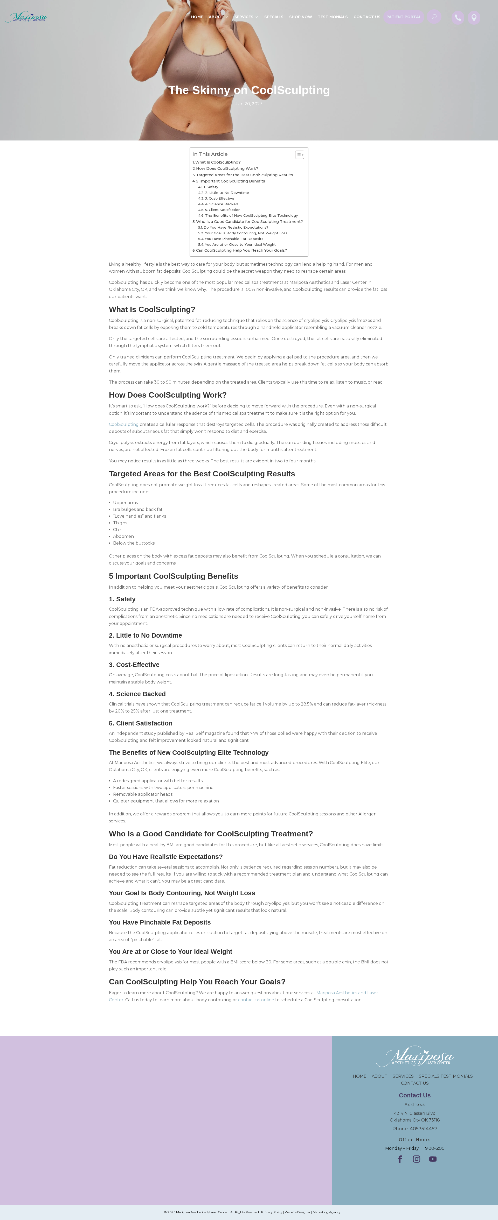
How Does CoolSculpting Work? (227, 168)
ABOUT (380, 1076)
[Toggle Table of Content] (297, 154)
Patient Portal (403, 17)
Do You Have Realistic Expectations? (236, 227)
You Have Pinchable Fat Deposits (234, 239)
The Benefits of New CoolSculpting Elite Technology (251, 215)
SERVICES (403, 1076)
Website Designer (297, 1212)
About (216, 17)
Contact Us (367, 17)
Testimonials (333, 17)
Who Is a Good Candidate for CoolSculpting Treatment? (249, 221)
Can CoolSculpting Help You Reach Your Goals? (241, 250)
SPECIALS (273, 17)
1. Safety (211, 187)
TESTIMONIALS (458, 1076)
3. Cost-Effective (219, 198)
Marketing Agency (327, 1212)
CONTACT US (415, 1083)
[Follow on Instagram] (416, 1159)
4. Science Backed (221, 204)
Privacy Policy (271, 1212)
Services (243, 17)
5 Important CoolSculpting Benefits (230, 181)
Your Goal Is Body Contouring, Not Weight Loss (246, 233)
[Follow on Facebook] (400, 1159)
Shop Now (300, 17)
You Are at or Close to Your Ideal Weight (240, 244)
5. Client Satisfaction (222, 210)
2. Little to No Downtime (227, 193)
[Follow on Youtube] (433, 1159)
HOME (362, 1076)
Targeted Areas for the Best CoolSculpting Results (244, 175)
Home (197, 17)
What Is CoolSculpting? (218, 162)
